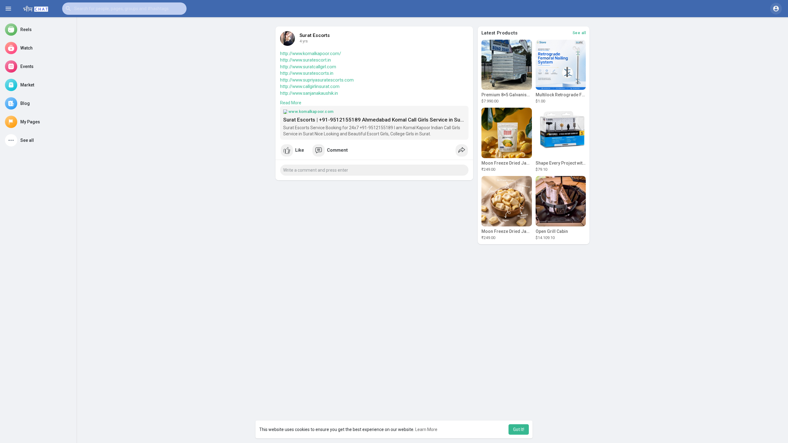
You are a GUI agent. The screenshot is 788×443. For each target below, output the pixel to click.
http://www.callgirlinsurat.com (310, 86)
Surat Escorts (315, 35)
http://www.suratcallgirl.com (308, 67)
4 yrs (304, 41)
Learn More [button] (426, 429)
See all (579, 32)
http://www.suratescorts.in (306, 73)
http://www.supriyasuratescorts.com (317, 80)
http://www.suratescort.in (305, 60)
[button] (124, 8)
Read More (290, 102)
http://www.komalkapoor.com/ (310, 53)
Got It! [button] (518, 429)
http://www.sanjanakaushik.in (309, 93)
